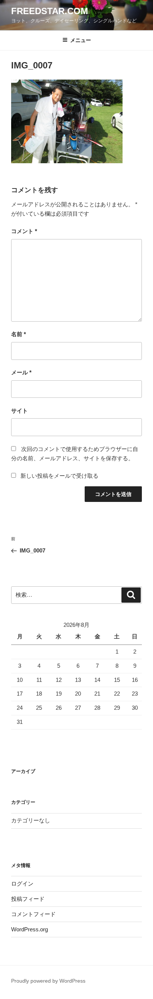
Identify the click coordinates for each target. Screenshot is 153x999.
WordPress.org (29, 929)
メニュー (80, 40)
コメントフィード (33, 914)
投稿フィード (28, 899)
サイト (19, 410)
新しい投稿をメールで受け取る (59, 476)
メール (21, 372)
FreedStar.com (49, 11)
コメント (24, 231)
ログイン (22, 883)
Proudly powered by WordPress (48, 981)
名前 (18, 334)
